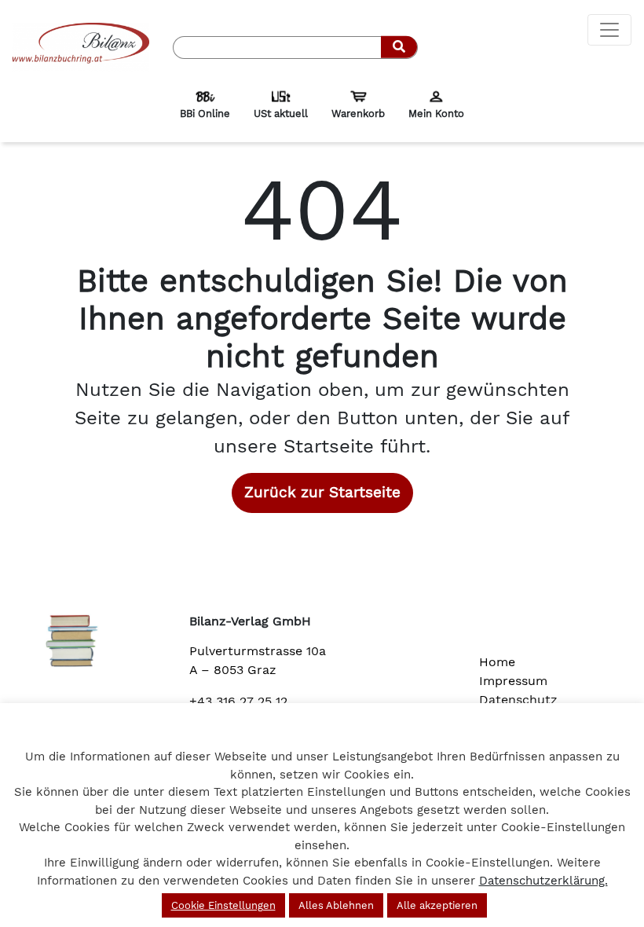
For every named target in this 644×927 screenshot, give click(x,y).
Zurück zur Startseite (322, 492)
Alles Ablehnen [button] (336, 905)
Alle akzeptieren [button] (437, 905)
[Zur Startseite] (80, 45)
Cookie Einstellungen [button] (223, 905)
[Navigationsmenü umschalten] (609, 30)
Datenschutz (518, 699)
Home (497, 661)
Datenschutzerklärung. (543, 881)
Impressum (513, 680)
